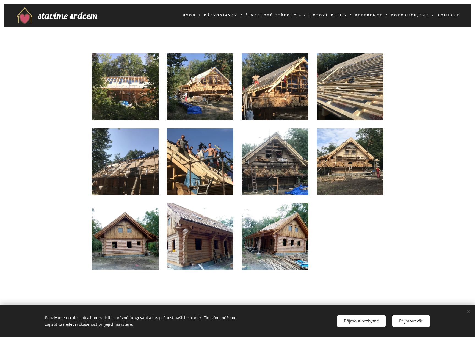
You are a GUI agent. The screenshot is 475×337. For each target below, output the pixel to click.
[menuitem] (191, 16)
